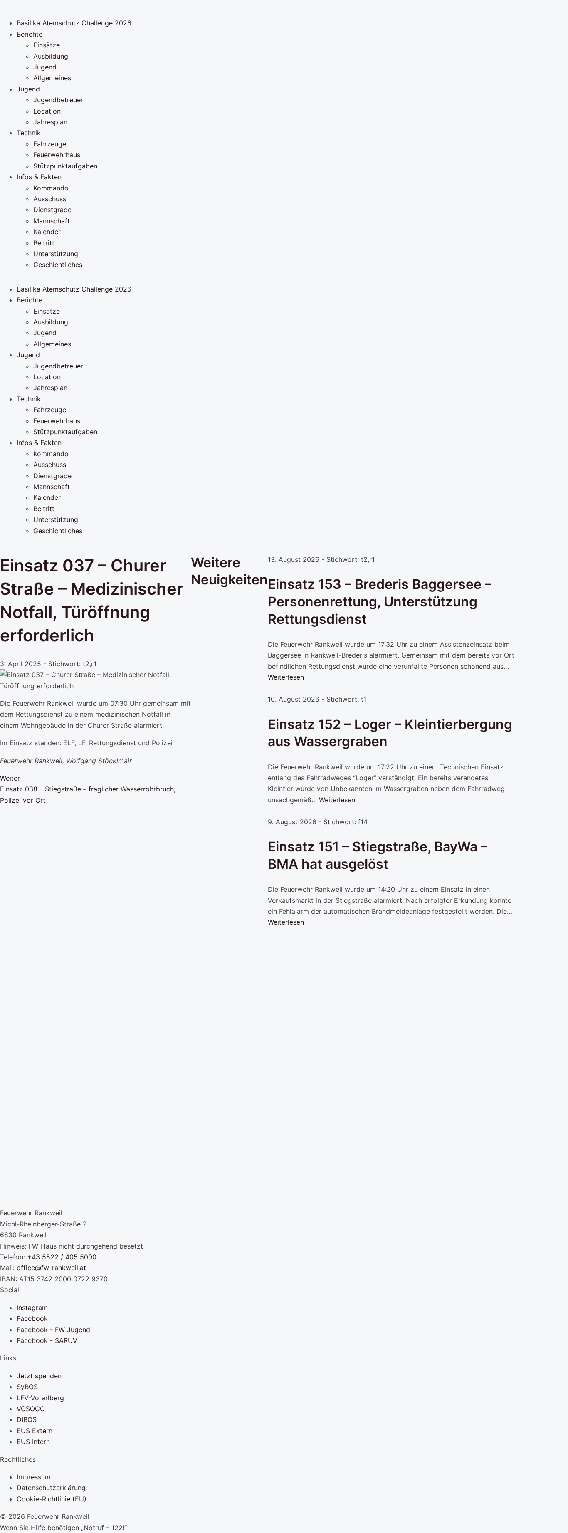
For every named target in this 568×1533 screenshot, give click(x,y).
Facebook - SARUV (47, 1340)
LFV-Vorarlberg (40, 1398)
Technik (29, 133)
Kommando (51, 188)
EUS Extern (34, 1431)
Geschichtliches (57, 264)
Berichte (29, 34)
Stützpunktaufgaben (65, 166)
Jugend (45, 67)
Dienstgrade (52, 209)
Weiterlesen (286, 677)
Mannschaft (51, 221)
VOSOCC (31, 1408)
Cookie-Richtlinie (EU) (51, 1499)
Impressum (34, 1477)
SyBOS (27, 1386)
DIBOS (27, 1419)
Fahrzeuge (49, 144)
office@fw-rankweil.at (51, 1267)
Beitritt (43, 243)
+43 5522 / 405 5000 (61, 1257)
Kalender (47, 231)
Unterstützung (55, 254)
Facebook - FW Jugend (53, 1329)
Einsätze (46, 45)
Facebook (32, 1318)
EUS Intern (33, 1441)
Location (47, 111)
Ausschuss (49, 199)
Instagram (32, 1307)
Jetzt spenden (39, 1376)
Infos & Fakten (39, 177)
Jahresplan (50, 122)
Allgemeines (52, 78)
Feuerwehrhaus (56, 155)
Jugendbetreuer (58, 100)
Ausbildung (50, 56)
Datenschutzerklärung (51, 1488)
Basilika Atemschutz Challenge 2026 (74, 23)
